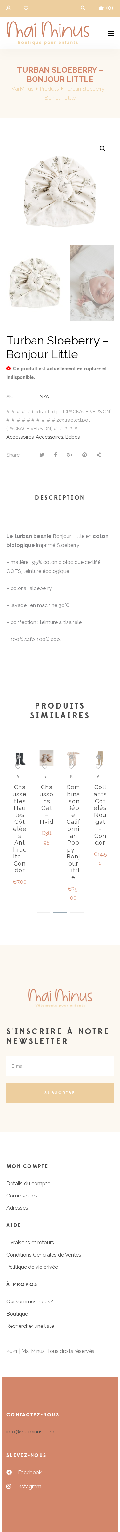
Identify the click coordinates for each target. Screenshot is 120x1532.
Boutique (17, 1314)
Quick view (18, 757)
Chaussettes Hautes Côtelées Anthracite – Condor (20, 829)
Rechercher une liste (30, 1326)
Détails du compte (28, 1183)
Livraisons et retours (30, 1243)
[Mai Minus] (48, 33)
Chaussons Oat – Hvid (46, 804)
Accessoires (20, 437)
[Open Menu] (111, 33)
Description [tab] (60, 497)
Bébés (72, 437)
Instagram (29, 1487)
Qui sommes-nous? (29, 1302)
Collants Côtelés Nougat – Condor (100, 815)
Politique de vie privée (32, 1267)
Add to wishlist (17, 767)
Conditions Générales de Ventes (43, 1255)
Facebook (30, 1472)
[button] (102, 148)
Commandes (21, 1196)
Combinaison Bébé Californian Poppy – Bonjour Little (73, 832)
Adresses (17, 1208)
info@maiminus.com (30, 1432)
